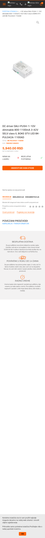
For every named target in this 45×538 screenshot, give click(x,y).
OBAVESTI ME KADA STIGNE (22, 168)
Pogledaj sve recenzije (25, 212)
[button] (22, 69)
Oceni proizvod (8, 212)
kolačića (17, 529)
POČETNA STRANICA (9, 11)
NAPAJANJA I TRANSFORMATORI (15, 224)
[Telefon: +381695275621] (22, 4)
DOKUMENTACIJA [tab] (32, 197)
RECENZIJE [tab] (7, 197)
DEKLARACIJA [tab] (18, 197)
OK (22, 534)
